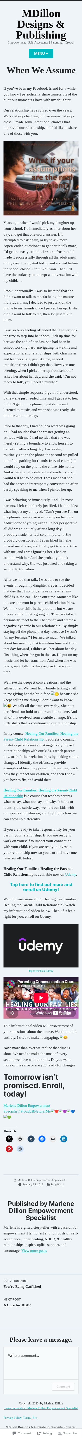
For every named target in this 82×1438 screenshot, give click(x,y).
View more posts (34, 1251)
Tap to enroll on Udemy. (41, 971)
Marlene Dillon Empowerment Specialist (41, 1180)
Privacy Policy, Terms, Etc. (20, 1417)
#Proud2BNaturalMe (35, 1111)
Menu (43, 53)
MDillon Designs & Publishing (41, 24)
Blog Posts (57, 1184)
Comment (63, 1386)
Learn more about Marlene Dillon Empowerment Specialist (41, 1408)
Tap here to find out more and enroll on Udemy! (41, 887)
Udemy (70, 874)
